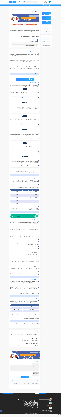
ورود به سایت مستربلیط (24, 138)
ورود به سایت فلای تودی (24, 124)
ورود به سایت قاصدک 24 (24, 165)
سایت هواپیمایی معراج (33, 73)
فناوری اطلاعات (45, 5)
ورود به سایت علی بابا (24, 97)
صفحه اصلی (50, 5)
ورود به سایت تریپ (25, 151)
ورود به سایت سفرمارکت (24, 111)
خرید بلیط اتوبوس (33, 175)
